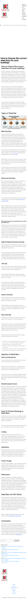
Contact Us (24, 16)
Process (14, 588)
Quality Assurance (24, 14)
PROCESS (24, 5)
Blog (14, 591)
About (14, 585)
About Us (24, 4)
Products (14, 590)
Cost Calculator (24, 18)
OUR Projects (23, 11)
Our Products (24, 8)
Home (14, 584)
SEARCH (17, 540)
